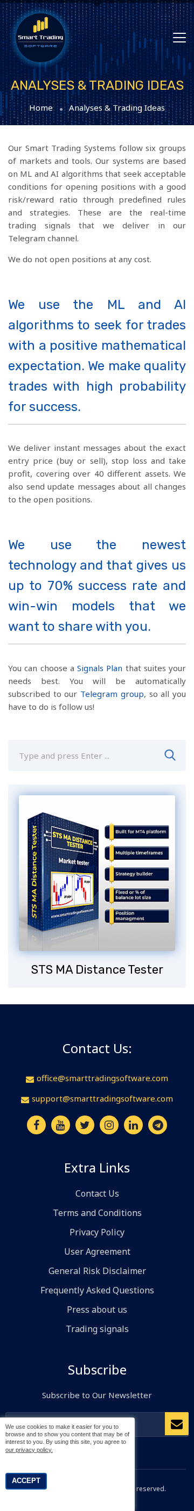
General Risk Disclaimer (97, 1271)
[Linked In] (133, 1125)
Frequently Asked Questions (97, 1290)
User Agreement (97, 1251)
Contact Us (97, 1193)
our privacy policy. (29, 1450)
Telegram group (112, 693)
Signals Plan (99, 668)
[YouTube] (60, 1125)
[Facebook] (36, 1125)
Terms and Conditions (97, 1213)
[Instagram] (109, 1125)
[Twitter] (84, 1125)
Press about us (97, 1309)
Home (41, 108)
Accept (26, 1481)
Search (170, 755)
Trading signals (97, 1329)
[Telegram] (157, 1125)
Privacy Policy (97, 1232)
